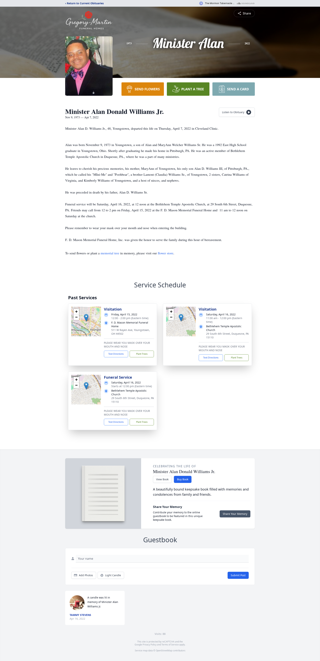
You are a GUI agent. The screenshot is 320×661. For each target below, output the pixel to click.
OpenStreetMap (164, 650)
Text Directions (116, 353)
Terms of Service (170, 644)
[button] (86, 318)
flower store (165, 253)
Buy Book (182, 479)
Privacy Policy (149, 644)
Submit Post (238, 575)
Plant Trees (142, 353)
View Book (162, 479)
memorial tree (110, 253)
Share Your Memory (235, 514)
